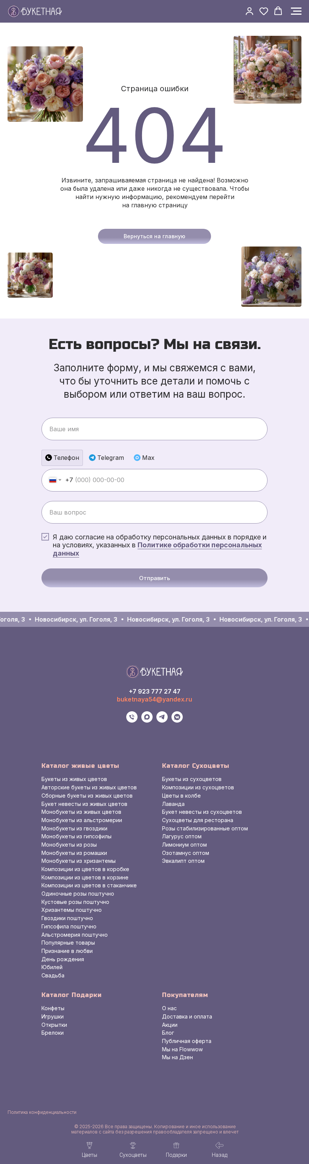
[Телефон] (132, 720)
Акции (169, 1025)
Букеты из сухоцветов (192, 779)
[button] (249, 10)
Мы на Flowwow (182, 1049)
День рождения (62, 959)
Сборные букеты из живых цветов (87, 795)
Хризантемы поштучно (71, 910)
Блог (168, 1032)
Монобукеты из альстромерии (81, 820)
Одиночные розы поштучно (77, 893)
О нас (169, 1008)
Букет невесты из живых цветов (84, 804)
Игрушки (52, 1016)
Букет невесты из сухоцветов (202, 812)
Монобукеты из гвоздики (74, 828)
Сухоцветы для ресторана (197, 820)
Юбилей (52, 967)
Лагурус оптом (182, 836)
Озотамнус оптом (185, 853)
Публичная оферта (186, 1041)
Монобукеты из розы (69, 844)
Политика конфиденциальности (42, 1112)
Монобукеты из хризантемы (78, 861)
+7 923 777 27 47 (155, 691)
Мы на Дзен (177, 1057)
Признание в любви (67, 951)
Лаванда (173, 804)
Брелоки (52, 1032)
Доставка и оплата (187, 1016)
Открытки (54, 1025)
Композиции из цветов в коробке (85, 869)
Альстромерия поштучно (74, 934)
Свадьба (52, 975)
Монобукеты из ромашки (74, 853)
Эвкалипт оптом (183, 861)
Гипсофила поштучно (68, 926)
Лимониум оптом (184, 844)
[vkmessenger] (177, 720)
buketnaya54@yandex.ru (154, 699)
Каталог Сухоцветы (195, 765)
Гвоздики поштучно (67, 918)
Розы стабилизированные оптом (205, 828)
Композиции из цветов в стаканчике (89, 885)
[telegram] (162, 720)
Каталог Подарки (71, 995)
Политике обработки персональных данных (157, 549)
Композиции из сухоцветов (198, 787)
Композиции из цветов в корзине (84, 877)
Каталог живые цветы (80, 765)
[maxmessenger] (147, 720)
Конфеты (52, 1008)
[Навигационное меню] (296, 11)
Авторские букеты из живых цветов (89, 787)
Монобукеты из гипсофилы (76, 836)
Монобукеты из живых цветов (81, 812)
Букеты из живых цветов (74, 779)
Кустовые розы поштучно (75, 902)
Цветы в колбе (181, 795)
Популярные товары (68, 942)
